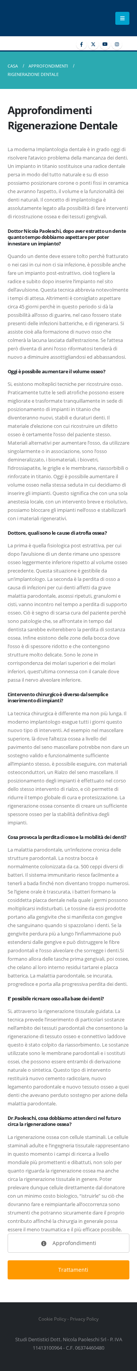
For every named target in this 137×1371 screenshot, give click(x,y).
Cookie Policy (52, 1319)
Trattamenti (72, 1269)
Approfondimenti (73, 1243)
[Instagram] (117, 44)
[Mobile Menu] (122, 18)
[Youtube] (105, 44)
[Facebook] (81, 44)
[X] (93, 44)
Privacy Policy (84, 1319)
